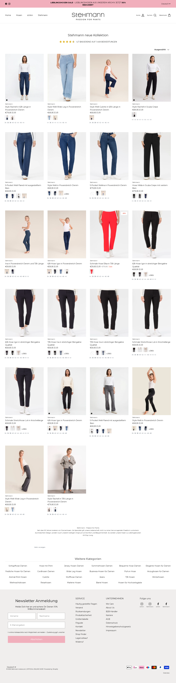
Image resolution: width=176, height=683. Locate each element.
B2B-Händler (112, 611)
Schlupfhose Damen (18, 566)
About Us (110, 607)
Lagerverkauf (81, 638)
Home (8, 15)
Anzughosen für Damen (158, 571)
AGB (108, 619)
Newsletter (81, 630)
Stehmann (43, 15)
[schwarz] (134, 114)
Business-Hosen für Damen (102, 571)
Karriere (109, 615)
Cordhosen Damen (46, 571)
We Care (110, 604)
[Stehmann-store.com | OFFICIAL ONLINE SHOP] (88, 15)
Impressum (111, 630)
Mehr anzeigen (39, 547)
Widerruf (79, 642)
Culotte (46, 577)
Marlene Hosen (74, 582)
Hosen (19, 15)
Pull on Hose (130, 571)
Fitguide (79, 623)
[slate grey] (91, 431)
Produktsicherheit (84, 615)
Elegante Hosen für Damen (158, 566)
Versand (79, 607)
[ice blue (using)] (49, 117)
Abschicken (36, 639)
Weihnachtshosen (18, 582)
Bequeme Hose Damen (130, 566)
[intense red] (91, 271)
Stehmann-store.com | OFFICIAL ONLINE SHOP (27, 669)
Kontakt (79, 626)
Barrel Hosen (102, 582)
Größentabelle (82, 619)
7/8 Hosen (130, 577)
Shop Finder (81, 634)
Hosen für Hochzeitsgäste (130, 582)
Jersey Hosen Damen (74, 566)
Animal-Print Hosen (18, 577)
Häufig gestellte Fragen (86, 604)
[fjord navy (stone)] (7, 117)
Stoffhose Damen (74, 577)
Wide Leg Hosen (74, 571)
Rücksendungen (83, 611)
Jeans (102, 577)
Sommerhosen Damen (102, 566)
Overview (166, 673)
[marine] (7, 352)
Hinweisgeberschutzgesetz (118, 626)
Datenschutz (112, 623)
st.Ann (30, 15)
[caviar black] (49, 428)
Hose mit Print (46, 566)
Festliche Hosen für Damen (17, 571)
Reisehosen (46, 582)
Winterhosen (158, 577)
